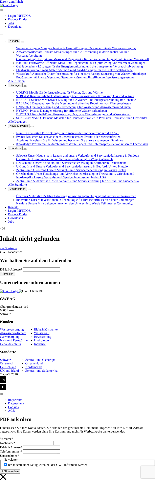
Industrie (40, 344)
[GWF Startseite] (9, 5)
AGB (11, 411)
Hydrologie (41, 340)
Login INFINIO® (19, 16)
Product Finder (17, 19)
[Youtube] (77, 387)
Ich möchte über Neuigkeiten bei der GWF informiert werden (48, 465)
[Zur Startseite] (9, 291)
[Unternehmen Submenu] (29, 189)
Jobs (11, 23)
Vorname (6, 439)
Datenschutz (16, 403)
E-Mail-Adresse (11, 269)
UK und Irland (9, 371)
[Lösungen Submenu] (25, 86)
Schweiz (5, 360)
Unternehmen (17, 188)
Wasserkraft (41, 333)
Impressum (15, 400)
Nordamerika (33, 367)
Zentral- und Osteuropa (40, 360)
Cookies (13, 407)
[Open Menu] (1, 10)
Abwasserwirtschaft (13, 333)
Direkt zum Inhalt (11, 1)
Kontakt (13, 207)
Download (15, 26)
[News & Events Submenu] (32, 126)
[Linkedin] (77, 380)
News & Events (19, 125)
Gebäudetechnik (10, 344)
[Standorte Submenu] (25, 149)
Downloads (15, 218)
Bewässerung (42, 337)
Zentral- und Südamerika (41, 371)
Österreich (7, 363)
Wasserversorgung (12, 329)
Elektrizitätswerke (46, 329)
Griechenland (34, 363)
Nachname (7, 443)
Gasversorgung (10, 337)
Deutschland (8, 367)
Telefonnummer (11, 451)
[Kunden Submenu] (22, 41)
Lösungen (15, 85)
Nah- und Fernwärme (14, 340)
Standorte (15, 148)
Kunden (14, 40)
